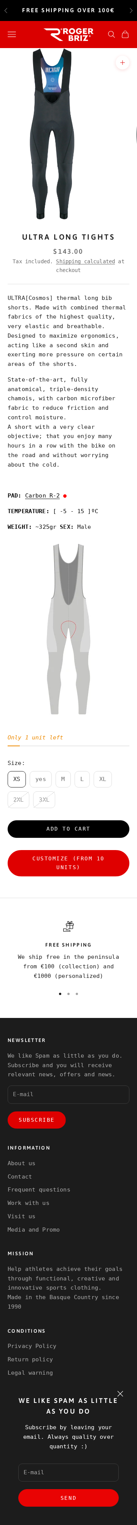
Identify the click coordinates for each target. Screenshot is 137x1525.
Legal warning (30, 1372)
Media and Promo (34, 1229)
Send (68, 1498)
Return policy (30, 1359)
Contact (20, 1176)
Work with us (28, 1203)
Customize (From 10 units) (68, 862)
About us (21, 1163)
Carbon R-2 (42, 495)
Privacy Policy (32, 1346)
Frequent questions (39, 1189)
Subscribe (37, 1120)
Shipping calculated (85, 261)
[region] (68, 951)
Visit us (21, 1216)
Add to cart (68, 829)
